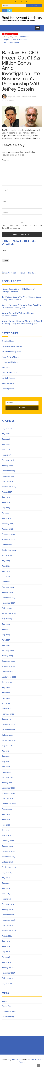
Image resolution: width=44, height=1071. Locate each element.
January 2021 (7, 783)
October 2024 (7, 545)
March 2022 (6, 709)
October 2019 (7, 862)
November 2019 (8, 857)
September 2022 (9, 677)
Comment (5, 160)
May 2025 (6, 508)
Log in (4, 1001)
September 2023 (9, 613)
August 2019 (7, 872)
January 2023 (7, 656)
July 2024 (6, 561)
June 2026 (6, 439)
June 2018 (6, 946)
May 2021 (6, 761)
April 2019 (6, 894)
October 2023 (7, 608)
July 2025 (6, 497)
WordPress (16, 1060)
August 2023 (7, 619)
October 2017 (7, 978)
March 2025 (6, 518)
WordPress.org (8, 1017)
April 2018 (6, 957)
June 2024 (6, 566)
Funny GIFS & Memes (10, 357)
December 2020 (8, 788)
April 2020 (6, 830)
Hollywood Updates (10, 362)
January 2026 (7, 465)
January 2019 (7, 909)
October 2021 (7, 735)
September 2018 (9, 931)
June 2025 (6, 502)
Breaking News (8, 341)
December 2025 (8, 471)
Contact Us (25, 2)
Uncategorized (8, 389)
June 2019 (6, 883)
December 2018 (8, 915)
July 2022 (6, 687)
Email (4, 201)
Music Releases (8, 383)
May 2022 (6, 698)
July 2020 (6, 814)
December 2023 (8, 598)
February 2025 (8, 524)
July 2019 (6, 878)
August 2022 (7, 682)
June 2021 (6, 756)
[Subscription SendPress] (22, 257)
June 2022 (6, 693)
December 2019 (8, 851)
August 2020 (7, 809)
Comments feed (9, 1011)
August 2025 (7, 492)
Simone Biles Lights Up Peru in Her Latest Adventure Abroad (16, 39)
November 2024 (8, 539)
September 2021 (9, 740)
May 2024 (6, 571)
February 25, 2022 (29, 97)
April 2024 (6, 576)
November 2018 (8, 920)
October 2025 (7, 481)
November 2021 (8, 730)
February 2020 (8, 841)
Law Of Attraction (9, 373)
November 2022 (8, 666)
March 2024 (6, 582)
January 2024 (7, 592)
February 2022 (8, 714)
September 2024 (9, 550)
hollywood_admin (14, 97)
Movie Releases (8, 378)
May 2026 (6, 444)
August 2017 (7, 983)
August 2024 (7, 555)
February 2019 (8, 904)
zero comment (9, 100)
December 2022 (8, 661)
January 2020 (7, 846)
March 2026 (6, 455)
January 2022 (7, 719)
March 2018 (6, 962)
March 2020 (6, 835)
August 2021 (7, 746)
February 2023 (8, 650)
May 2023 (6, 635)
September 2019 (9, 867)
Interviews (6, 368)
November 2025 (8, 476)
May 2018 (6, 952)
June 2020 (6, 820)
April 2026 (6, 450)
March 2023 (6, 645)
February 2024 (8, 587)
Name (5, 190)
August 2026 (7, 428)
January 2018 (7, 968)
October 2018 (7, 925)
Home (17, 2)
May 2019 (6, 888)
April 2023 (6, 640)
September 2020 (9, 804)
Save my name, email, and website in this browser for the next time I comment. (22, 226)
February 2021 (8, 777)
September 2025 (9, 487)
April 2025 (6, 513)
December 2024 (8, 534)
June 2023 (6, 629)
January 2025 (7, 529)
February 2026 (8, 460)
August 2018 (7, 936)
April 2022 (6, 703)
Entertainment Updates (11, 352)
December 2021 (8, 724)
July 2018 (6, 941)
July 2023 (6, 624)
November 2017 (8, 973)
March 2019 (6, 899)
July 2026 (6, 434)
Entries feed (7, 1006)
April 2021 (6, 767)
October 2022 (7, 672)
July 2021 (6, 751)
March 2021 (6, 772)
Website (5, 213)
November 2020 (8, 793)
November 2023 (8, 603)
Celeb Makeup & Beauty (12, 346)
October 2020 (7, 798)
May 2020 (6, 825)
